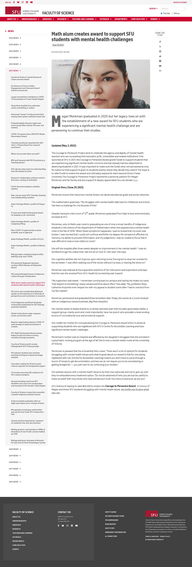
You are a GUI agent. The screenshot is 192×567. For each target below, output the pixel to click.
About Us (11, 19)
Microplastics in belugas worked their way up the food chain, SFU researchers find (27, 412)
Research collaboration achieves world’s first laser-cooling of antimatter (28, 179)
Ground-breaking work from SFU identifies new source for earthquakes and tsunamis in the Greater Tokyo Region (28, 383)
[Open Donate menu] (159, 19)
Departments (121, 19)
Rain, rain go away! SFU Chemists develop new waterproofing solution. (28, 196)
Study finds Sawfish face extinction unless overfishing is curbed (25, 107)
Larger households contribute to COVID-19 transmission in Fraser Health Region (27, 98)
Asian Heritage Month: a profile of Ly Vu (27, 239)
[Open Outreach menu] (111, 19)
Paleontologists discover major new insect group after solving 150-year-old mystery (27, 125)
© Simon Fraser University (154, 540)
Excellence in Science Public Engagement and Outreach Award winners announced (25, 88)
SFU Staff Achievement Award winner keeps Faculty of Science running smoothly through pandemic (26, 335)
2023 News (13, 58)
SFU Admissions (111, 520)
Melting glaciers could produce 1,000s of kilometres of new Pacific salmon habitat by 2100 (28, 431)
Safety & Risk (110, 512)
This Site (166, 13)
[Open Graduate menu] (53, 19)
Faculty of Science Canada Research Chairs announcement (26, 78)
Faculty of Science (58, 13)
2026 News (14, 38)
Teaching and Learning (83, 19)
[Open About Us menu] (18, 19)
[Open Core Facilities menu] (147, 19)
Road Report (110, 524)
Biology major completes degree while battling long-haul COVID (27, 255)
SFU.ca (176, 13)
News (11, 31)
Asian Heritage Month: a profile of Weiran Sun (28, 246)
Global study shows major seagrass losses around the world (26, 314)
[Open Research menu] (68, 19)
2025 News (14, 44)
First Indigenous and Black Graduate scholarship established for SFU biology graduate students (27, 304)
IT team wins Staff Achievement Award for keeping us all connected (27, 214)
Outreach (104, 19)
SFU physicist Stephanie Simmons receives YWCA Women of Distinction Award (26, 265)
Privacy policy (165, 536)
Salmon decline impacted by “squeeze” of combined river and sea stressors (27, 422)
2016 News (13, 475)
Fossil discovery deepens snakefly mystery (25, 187)
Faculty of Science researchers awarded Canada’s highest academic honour (28, 393)
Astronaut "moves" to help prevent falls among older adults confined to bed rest (28, 115)
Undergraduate (29, 19)
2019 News (13, 456)
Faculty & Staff (180, 2)
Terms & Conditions (152, 536)
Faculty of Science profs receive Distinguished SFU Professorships (25, 345)
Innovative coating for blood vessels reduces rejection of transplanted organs (28, 365)
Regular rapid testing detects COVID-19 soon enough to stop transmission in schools (27, 324)
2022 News (14, 64)
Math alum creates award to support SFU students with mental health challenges (28, 284)
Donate (154, 19)
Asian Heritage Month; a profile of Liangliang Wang (25, 222)
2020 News (14, 449)
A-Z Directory (111, 536)
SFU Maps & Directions (114, 516)
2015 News (13, 482)
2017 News (13, 469)
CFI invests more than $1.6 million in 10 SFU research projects (27, 373)
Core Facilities (138, 19)
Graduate (47, 19)
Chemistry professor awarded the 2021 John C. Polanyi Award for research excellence (27, 145)
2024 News (14, 51)
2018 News (13, 462)
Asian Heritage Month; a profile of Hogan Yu (28, 205)
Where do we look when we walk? (25, 154)
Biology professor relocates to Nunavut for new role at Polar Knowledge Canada (28, 441)
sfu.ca (8, 2)
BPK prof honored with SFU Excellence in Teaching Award (28, 161)
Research (61, 19)
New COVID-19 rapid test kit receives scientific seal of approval (26, 231)
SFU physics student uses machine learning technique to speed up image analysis (27, 355)
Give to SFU (110, 528)
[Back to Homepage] (22, 11)
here (135, 180)
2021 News (13, 71)
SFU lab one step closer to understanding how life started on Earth (28, 170)
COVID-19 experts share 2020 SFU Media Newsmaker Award (28, 135)
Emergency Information (115, 532)
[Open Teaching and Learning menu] (96, 19)
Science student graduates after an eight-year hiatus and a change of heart (27, 402)
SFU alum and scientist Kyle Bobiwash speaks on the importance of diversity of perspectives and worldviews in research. (28, 293)
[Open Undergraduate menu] (38, 19)
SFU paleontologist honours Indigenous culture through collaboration (27, 275)
